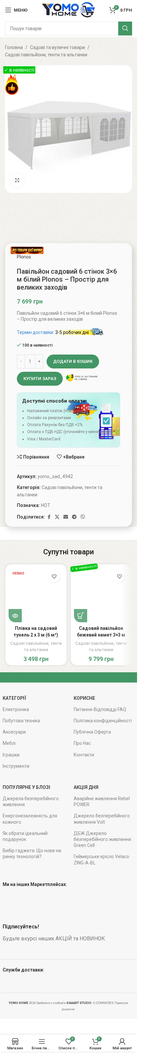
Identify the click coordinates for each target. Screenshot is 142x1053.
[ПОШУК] (125, 28)
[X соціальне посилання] (57, 517)
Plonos (24, 256)
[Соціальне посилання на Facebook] (49, 517)
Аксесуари (14, 732)
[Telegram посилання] (74, 517)
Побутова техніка (21, 720)
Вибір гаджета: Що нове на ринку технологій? (32, 853)
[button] (80, 615)
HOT (45, 505)
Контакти (84, 754)
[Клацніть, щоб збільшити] (17, 180)
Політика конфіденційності (103, 720)
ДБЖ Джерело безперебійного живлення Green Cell (102, 839)
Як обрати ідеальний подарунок (25, 836)
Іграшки (11, 754)
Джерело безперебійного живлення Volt (102, 818)
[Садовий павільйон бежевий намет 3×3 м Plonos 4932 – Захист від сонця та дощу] (101, 595)
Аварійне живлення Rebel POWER (102, 801)
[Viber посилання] (83, 517)
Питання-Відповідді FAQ (100, 709)
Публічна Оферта (92, 732)
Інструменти (16, 766)
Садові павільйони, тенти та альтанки (46, 54)
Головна (14, 47)
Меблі (9, 743)
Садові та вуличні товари (57, 47)
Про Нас (82, 743)
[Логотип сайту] (68, 9)
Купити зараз (39, 378)
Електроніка (16, 709)
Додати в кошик (72, 361)
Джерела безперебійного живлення (31, 801)
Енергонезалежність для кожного (30, 818)
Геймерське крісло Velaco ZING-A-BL (101, 859)
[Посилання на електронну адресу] (65, 517)
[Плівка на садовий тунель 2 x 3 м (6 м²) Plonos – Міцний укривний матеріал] (36, 595)
